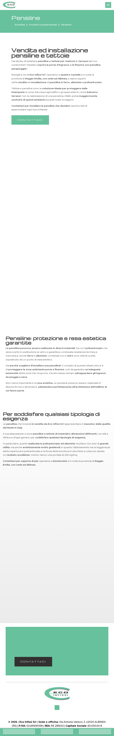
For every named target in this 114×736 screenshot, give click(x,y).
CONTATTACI (30, 119)
